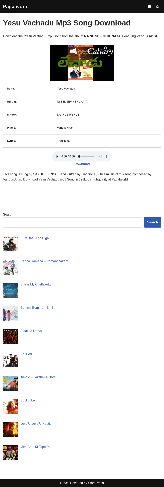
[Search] (157, 6)
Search (8, 214)
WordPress (96, 483)
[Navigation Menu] (149, 6)
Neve (64, 483)
